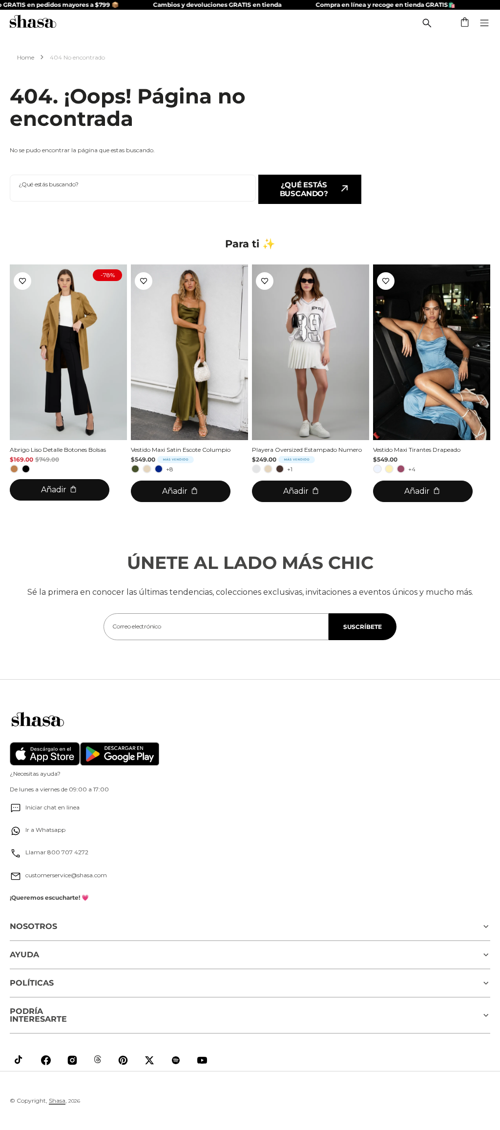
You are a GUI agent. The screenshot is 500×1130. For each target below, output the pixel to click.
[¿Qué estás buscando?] (426, 23)
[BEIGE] (147, 468)
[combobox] (133, 188)
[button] (465, 23)
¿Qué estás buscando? (304, 189)
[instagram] (72, 1060)
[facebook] (46, 1060)
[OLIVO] (135, 468)
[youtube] (202, 1060)
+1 (289, 469)
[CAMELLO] (14, 468)
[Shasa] (33, 23)
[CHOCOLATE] (279, 468)
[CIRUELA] (400, 468)
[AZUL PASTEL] (377, 468)
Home (25, 57)
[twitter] (149, 1060)
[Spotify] (176, 1060)
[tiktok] (19, 1060)
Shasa (57, 1100)
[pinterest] (123, 1060)
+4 (412, 469)
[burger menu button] (484, 23)
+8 (169, 469)
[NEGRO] (25, 468)
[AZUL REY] (158, 468)
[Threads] (97, 1059)
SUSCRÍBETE (362, 626)
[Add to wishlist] (22, 281)
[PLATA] (256, 468)
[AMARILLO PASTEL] (389, 468)
